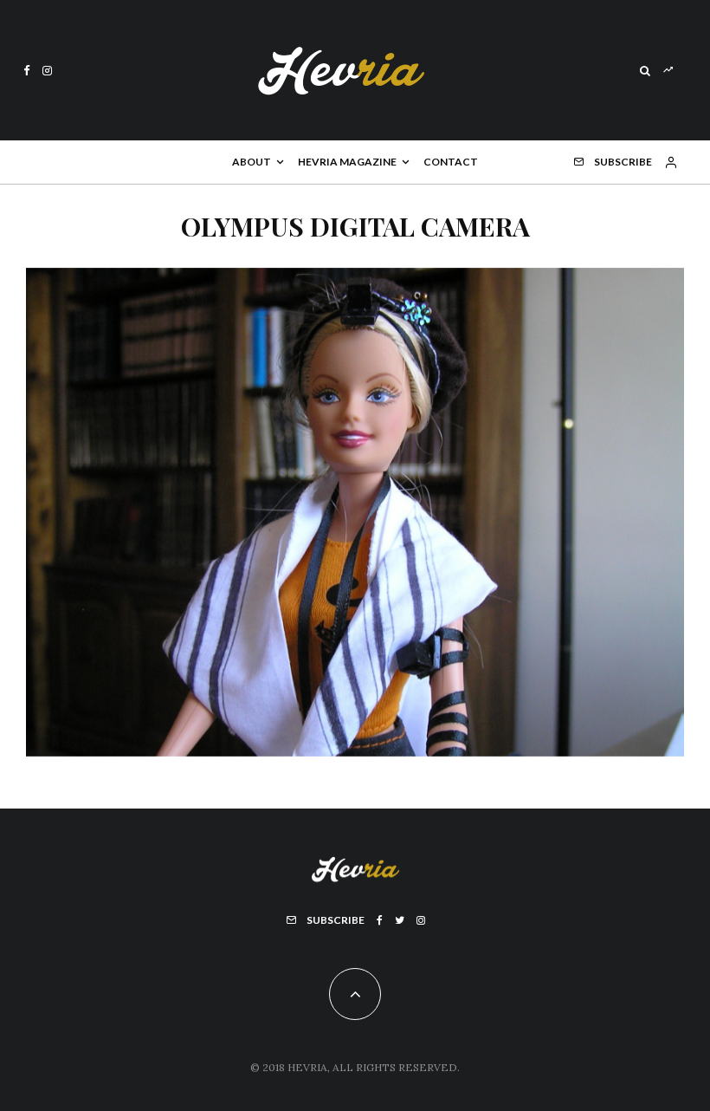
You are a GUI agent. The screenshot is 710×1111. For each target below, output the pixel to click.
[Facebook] (26, 70)
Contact (450, 161)
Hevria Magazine (347, 161)
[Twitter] (399, 920)
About (251, 161)
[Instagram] (47, 70)
